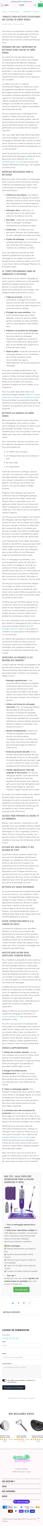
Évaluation (6, 1335)
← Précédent (26, 12)
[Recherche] (35, 5)
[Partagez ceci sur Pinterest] (24, 1303)
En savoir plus (21, 1289)
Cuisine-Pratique (12, 1519)
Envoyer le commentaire (13, 1387)
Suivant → (37, 12)
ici (39, 206)
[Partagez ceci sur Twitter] (13, 1303)
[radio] (4, 1338)
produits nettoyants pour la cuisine (16, 1137)
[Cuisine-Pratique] (21, 5)
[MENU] (1, 5)
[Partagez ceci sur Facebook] (18, 1303)
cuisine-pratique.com (11, 1016)
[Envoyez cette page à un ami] (29, 1303)
